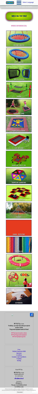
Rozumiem (20, 392)
